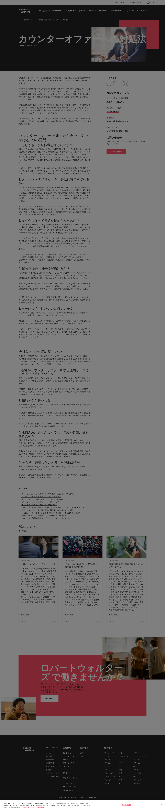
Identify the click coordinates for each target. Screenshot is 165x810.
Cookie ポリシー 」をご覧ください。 (35, 808)
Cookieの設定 (126, 805)
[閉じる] (161, 804)
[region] (82, 805)
